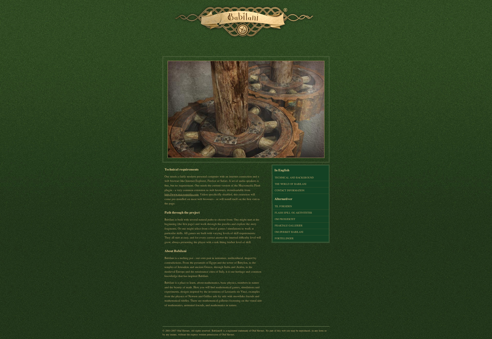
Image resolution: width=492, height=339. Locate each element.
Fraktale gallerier (289, 225)
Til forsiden (283, 206)
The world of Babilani (290, 184)
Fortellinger (284, 238)
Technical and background (294, 177)
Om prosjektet (285, 219)
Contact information (289, 190)
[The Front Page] (243, 41)
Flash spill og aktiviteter (293, 212)
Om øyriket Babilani (289, 232)
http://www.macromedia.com (182, 194)
